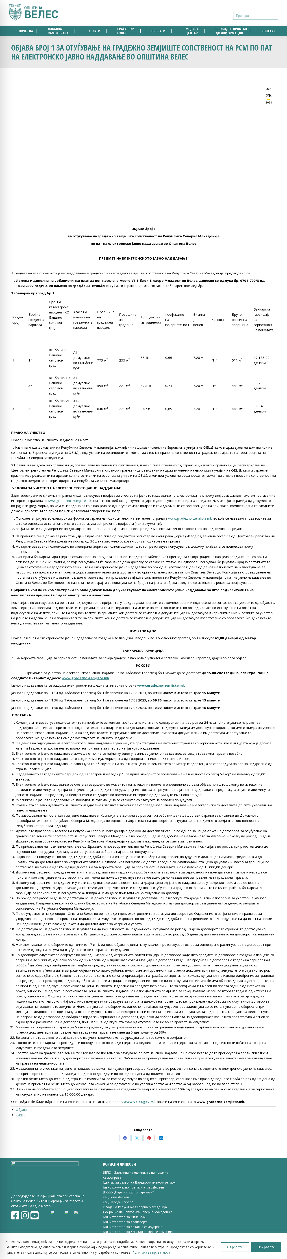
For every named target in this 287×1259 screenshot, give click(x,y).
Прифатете (266, 1247)
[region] (143, 1246)
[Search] (274, 13)
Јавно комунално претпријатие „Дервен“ (134, 1187)
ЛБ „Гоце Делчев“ (116, 1197)
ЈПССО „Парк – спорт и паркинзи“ (128, 1192)
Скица (20, 1114)
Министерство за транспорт (125, 1222)
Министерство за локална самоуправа (132, 1227)
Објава (21, 1109)
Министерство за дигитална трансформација (138, 1232)
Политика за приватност (151, 1252)
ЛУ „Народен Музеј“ (118, 1202)
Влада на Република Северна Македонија (135, 1207)
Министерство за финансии (124, 1217)
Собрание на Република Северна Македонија (137, 1212)
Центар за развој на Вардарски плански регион (139, 1182)
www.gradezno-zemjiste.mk (69, 500)
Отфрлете (235, 1247)
